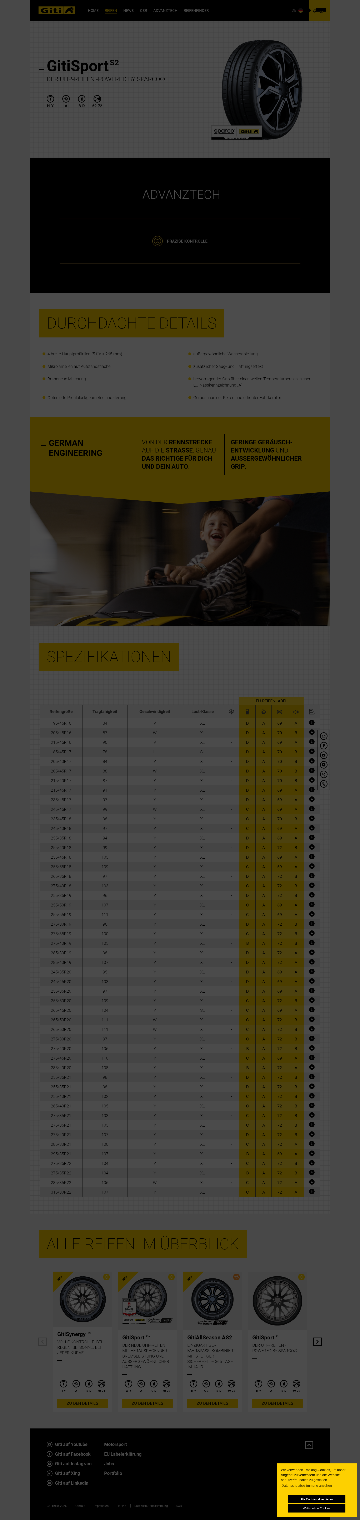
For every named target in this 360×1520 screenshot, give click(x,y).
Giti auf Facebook (72, 1454)
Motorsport (115, 1444)
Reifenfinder (196, 10)
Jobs (109, 1463)
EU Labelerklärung (123, 1454)
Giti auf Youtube (71, 1444)
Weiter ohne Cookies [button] (316, 1508)
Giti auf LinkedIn (71, 1483)
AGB (179, 1506)
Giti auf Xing (67, 1473)
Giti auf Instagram (73, 1463)
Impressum (101, 1506)
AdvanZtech (165, 10)
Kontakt (80, 1506)
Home (93, 10)
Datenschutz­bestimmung (151, 1506)
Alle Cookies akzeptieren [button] (316, 1499)
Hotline (121, 1506)
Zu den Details (82, 1403)
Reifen (111, 10)
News (128, 10)
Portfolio (113, 1473)
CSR (143, 10)
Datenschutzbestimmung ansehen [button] (306, 1485)
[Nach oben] (309, 1445)
